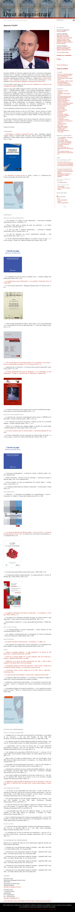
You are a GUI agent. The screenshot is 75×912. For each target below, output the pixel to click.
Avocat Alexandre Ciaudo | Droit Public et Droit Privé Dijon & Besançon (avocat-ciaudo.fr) (27, 901)
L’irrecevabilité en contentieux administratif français (19, 134)
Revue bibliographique (63, 130)
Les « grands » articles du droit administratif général (65, 81)
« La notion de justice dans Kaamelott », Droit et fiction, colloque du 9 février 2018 (26, 675)
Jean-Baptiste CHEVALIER (63, 37)
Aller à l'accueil (8, 20)
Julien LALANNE (67, 38)
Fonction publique (61, 117)
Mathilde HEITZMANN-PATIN (64, 50)
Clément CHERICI (61, 43)
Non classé (60, 125)
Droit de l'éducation (62, 99)
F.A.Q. (59, 59)
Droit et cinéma (61, 108)
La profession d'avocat (63, 119)
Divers (59, 95)
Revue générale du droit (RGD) (65, 165)
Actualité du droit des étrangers (65, 162)
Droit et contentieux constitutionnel (62, 110)
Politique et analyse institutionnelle (62, 128)
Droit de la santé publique (63, 104)
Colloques (60, 92)
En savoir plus (52, 909)
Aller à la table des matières (19, 20)
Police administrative (62, 126)
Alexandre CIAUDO (61, 47)
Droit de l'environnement (63, 100)
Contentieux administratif (63, 93)
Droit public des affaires (63, 115)
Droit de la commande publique (65, 103)
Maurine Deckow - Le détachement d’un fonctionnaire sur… (65, 153)
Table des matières (62, 68)
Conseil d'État (60, 186)
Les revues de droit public (63, 83)
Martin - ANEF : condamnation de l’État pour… (65, 141)
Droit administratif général (63, 97)
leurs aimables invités (63, 52)
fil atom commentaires (62, 202)
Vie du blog (60, 132)
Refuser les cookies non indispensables (36, 909)
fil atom (59, 201)
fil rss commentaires (62, 200)
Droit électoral (60, 107)
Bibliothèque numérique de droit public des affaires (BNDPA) (64, 175)
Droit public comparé (62, 114)
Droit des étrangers (62, 106)
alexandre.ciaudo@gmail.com (11, 898)
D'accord (21, 909)
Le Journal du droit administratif (65, 164)
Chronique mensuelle (62, 90)
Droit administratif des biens (64, 96)
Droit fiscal (60, 112)
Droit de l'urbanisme (62, 101)
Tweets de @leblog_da (62, 65)
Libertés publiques (62, 123)
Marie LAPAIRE (68, 42)
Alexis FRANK (65, 48)
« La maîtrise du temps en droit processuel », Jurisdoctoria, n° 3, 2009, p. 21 (25, 641)
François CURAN (61, 39)
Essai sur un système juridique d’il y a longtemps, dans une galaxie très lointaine (65, 76)
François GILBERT (61, 31)
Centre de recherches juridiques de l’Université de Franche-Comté (27, 81)
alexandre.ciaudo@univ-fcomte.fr (12, 887)
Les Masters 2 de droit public (64, 85)
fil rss (58, 198)
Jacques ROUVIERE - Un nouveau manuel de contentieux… (64, 144)
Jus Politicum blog (61, 182)
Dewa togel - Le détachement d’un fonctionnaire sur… (65, 149)
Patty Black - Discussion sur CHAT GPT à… (65, 138)
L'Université (60, 118)
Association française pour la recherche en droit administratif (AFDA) (65, 171)
